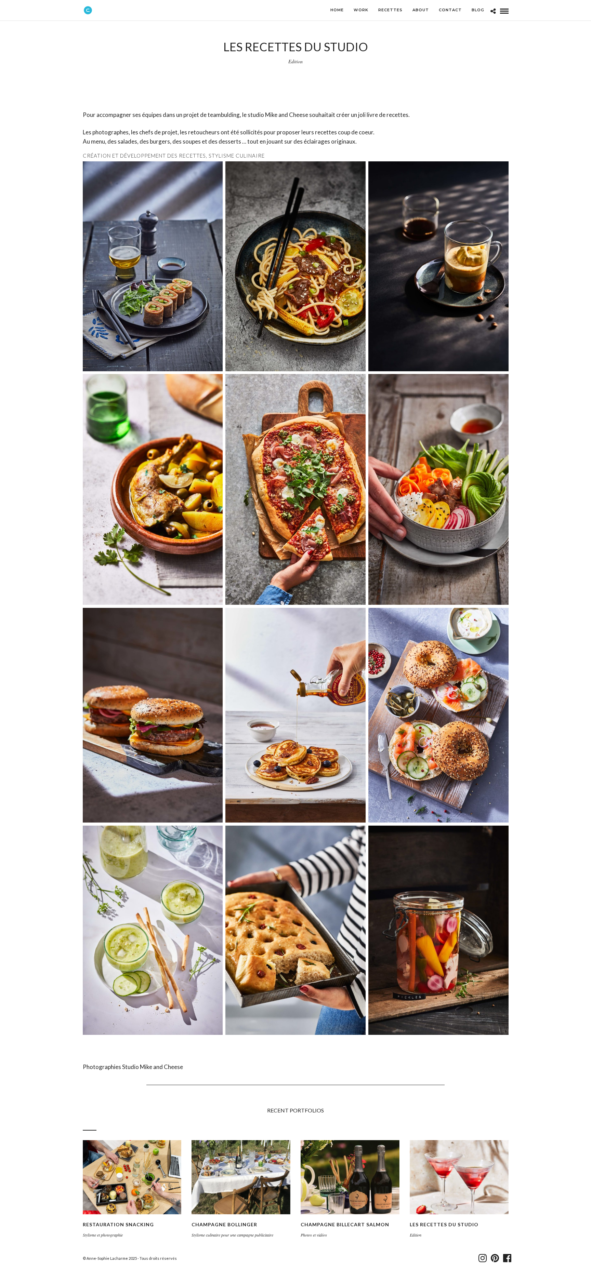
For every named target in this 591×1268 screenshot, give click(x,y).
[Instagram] (481, 1258)
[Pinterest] (493, 1258)
